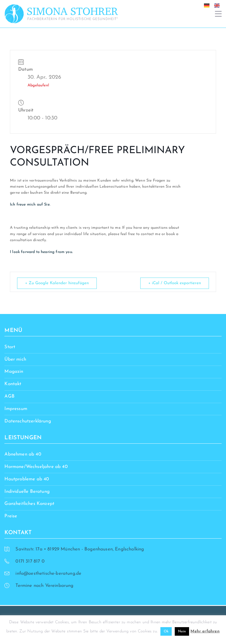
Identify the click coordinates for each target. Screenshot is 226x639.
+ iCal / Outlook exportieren (174, 283)
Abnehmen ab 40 (22, 454)
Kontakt (12, 384)
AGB (9, 396)
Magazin (13, 371)
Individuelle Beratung (27, 491)
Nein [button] (182, 631)
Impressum (15, 408)
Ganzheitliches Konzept (29, 503)
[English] (218, 5)
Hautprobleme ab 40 (26, 479)
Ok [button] (166, 631)
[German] (208, 5)
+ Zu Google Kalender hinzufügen (57, 283)
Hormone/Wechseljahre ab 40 (36, 466)
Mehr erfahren (204, 631)
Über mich (15, 359)
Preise (10, 516)
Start (9, 347)
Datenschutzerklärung (27, 421)
